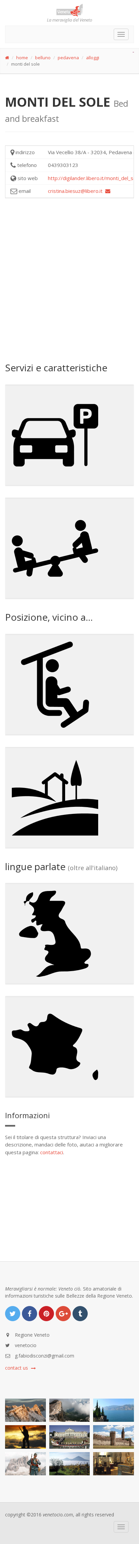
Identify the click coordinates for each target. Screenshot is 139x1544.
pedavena (68, 58)
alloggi (92, 58)
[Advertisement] (69, 279)
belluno (43, 58)
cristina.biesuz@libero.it (76, 190)
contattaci (51, 1152)
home (22, 58)
